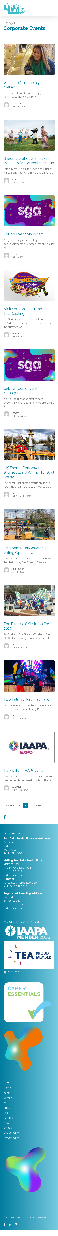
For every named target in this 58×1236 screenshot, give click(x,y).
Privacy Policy (11, 1137)
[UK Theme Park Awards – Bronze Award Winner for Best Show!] (29, 444)
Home (7, 1088)
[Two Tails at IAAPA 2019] (29, 747)
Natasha (15, 179)
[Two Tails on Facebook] (5, 816)
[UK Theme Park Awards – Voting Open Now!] (29, 524)
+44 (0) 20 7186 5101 (21, 882)
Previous (10, 805)
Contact (8, 1127)
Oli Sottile (16, 103)
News (7, 1122)
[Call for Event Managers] (29, 210)
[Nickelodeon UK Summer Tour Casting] (29, 285)
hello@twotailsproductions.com (21, 882)
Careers (8, 1117)
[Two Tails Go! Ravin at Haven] (29, 676)
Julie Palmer (17, 493)
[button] (53, 8)
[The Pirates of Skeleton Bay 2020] (29, 600)
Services (8, 1098)
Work (7, 1103)
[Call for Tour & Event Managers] (29, 365)
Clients (7, 1107)
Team (7, 1112)
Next (38, 805)
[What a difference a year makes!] (29, 59)
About (7, 1093)
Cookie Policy (11, 1132)
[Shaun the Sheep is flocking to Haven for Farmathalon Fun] (29, 135)
